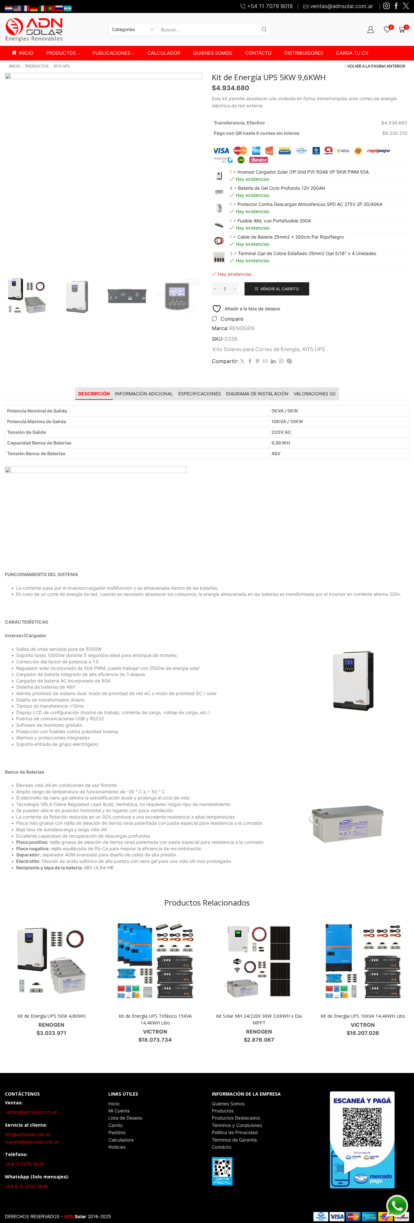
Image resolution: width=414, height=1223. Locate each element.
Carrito (115, 1125)
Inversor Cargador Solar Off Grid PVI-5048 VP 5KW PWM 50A (303, 172)
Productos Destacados (236, 1118)
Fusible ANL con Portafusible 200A (274, 220)
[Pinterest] (257, 361)
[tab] (94, 393)
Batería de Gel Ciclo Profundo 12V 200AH (281, 188)
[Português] (51, 8)
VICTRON (155, 1031)
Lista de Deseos (125, 1118)
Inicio (14, 66)
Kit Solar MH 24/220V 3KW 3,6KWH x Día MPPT (259, 1019)
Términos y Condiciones (237, 1125)
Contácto (221, 1147)
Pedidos (116, 1132)
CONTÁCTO (258, 53)
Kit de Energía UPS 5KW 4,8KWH (51, 1016)
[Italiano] (42, 8)
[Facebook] (396, 6)
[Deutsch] (34, 8)
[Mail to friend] (265, 361)
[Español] (68, 8)
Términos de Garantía (234, 1140)
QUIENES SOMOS (212, 53)
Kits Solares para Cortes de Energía (256, 349)
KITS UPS (62, 66)
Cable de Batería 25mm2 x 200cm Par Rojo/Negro (290, 237)
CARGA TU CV (352, 53)
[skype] (288, 361)
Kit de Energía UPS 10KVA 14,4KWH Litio (363, 1016)
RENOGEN (242, 328)
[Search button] (264, 29)
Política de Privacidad (235, 1132)
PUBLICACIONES (111, 53)
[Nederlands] (9, 8)
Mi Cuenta (119, 1110)
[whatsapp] (281, 361)
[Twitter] (406, 6)
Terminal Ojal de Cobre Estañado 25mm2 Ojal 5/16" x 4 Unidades (307, 253)
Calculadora (121, 1140)
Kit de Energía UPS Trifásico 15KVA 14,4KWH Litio (155, 1019)
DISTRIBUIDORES (303, 53)
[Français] (26, 8)
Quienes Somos (228, 1103)
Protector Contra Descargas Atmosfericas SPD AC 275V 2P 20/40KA (309, 204)
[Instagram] (386, 6)
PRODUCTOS (61, 53)
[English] (17, 8)
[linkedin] (273, 361)
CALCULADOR (163, 53)
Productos (223, 1110)
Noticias (116, 1147)
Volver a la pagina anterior (376, 66)
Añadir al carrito (279, 288)
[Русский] (59, 8)
